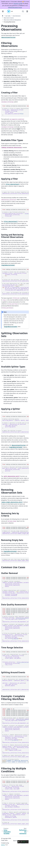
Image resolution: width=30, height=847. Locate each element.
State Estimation (16, 16)
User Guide (7, 16)
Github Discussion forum (15, 7)
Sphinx (3, 845)
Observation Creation (9, 18)
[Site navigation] (3, 11)
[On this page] (27, 11)
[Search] (23, 11)
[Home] (2, 16)
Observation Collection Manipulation (12, 20)
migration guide (17, 3)
